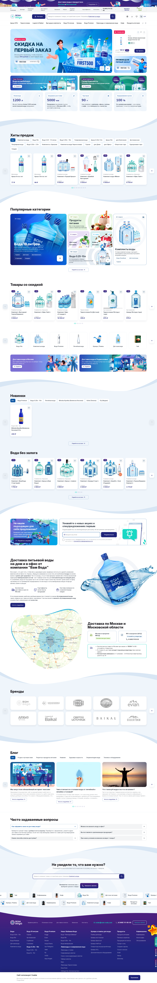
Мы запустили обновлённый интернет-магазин (30, 789)
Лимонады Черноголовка (69, 965)
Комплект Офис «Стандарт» (62, 313)
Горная (17, 254)
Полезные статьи (31, 9)
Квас (62, 962)
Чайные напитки (66, 959)
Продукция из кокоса (124, 940)
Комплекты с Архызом (133, 174)
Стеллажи (18, 258)
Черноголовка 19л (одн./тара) (111, 313)
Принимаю (134, 977)
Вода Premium (89, 23)
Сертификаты (86, 9)
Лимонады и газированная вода (107, 23)
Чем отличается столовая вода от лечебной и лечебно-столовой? (75, 790)
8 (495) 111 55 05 (133, 639)
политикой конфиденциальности (83, 541)
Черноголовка (25, 23)
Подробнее (20, 980)
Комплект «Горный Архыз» (66, 176)
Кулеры (79, 23)
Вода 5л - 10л (31, 953)
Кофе (122, 23)
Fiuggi (46, 934)
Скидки (27, 258)
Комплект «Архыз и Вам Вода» (42, 482)
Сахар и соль (121, 943)
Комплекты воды (62, 174)
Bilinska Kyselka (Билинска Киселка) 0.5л (20, 429)
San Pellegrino (49, 946)
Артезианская (36, 254)
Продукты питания (133, 23)
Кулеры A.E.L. (95, 949)
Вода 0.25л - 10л (16, 426)
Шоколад (120, 958)
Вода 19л (13, 937)
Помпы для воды (96, 934)
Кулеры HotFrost (96, 943)
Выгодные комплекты (53, 23)
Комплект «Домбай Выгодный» (87, 177)
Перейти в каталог (77, 269)
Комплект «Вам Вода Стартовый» (18, 482)
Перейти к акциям (24, 541)
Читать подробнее (17, 799)
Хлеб (118, 952)
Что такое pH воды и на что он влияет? (118, 789)
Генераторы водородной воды (101, 946)
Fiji (45, 952)
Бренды (22, 9)
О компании (13, 9)
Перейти (18, 86)
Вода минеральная (67, 943)
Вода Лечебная (121, 258)
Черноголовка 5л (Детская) (89, 312)
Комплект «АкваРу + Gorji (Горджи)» (112, 482)
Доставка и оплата (44, 9)
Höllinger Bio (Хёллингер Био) (70, 971)
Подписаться (109, 535)
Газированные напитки (68, 953)
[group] (19, 340)
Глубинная (30, 940)
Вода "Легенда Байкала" (69, 934)
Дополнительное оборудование (101, 952)
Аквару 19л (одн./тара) (134, 312)
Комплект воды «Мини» (111, 176)
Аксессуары (140, 937)
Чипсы (119, 955)
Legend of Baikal (38, 23)
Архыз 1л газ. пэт (17, 176)
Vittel (46, 949)
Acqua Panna (49, 943)
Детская (26, 254)
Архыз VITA (14, 23)
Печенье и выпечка (123, 937)
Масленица (14, 174)
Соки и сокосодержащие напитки (71, 956)
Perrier (47, 940)
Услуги (65, 9)
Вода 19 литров (69, 23)
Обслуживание (141, 940)
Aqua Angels (48, 958)
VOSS (46, 955)
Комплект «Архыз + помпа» (66, 481)
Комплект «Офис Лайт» (134, 176)
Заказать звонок (127, 9)
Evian (46, 937)
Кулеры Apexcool (96, 940)
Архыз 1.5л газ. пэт (40, 176)
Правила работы (72, 9)
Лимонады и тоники (67, 950)
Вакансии (57, 9)
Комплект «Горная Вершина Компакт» (135, 482)
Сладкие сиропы (122, 946)
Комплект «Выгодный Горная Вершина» (18, 313)
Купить (141, 51)
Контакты (96, 9)
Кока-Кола (64, 968)
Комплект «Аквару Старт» (89, 481)
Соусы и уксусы (122, 949)
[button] (146, 23)
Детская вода (133, 258)
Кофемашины (140, 934)
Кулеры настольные (97, 937)
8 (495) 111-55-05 (124, 922)
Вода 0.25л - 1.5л (32, 950)
